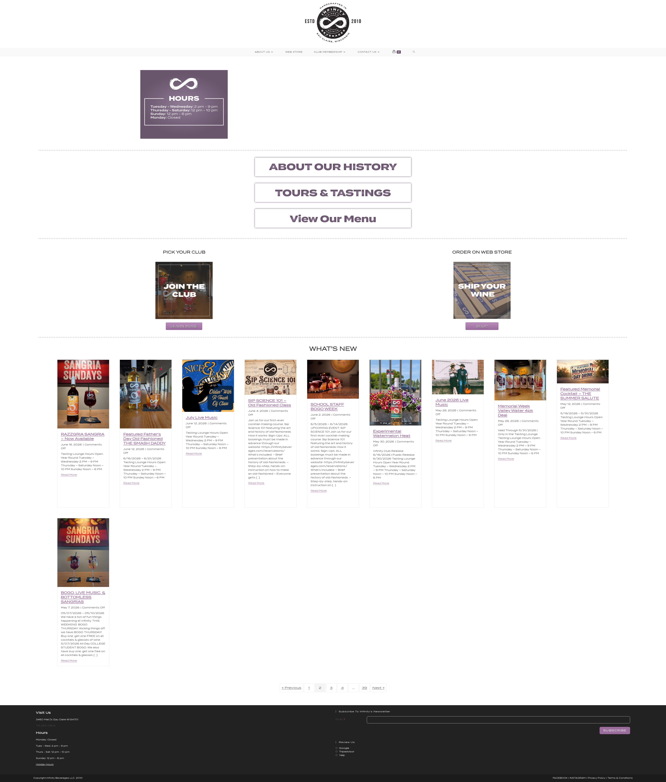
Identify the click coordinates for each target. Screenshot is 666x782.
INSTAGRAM (578, 778)
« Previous (291, 688)
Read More (69, 474)
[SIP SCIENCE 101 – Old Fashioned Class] (270, 377)
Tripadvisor (346, 751)
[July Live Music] (208, 385)
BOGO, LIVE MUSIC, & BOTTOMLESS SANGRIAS (83, 597)
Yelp (342, 755)
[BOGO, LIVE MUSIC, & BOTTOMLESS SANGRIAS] (83, 552)
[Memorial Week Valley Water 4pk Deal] (520, 380)
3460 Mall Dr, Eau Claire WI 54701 (57, 719)
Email (339, 719)
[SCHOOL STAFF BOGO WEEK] (333, 379)
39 (364, 688)
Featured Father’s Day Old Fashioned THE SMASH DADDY (144, 438)
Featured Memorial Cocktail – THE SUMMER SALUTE (580, 393)
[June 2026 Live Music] (458, 377)
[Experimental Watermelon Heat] (395, 392)
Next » (378, 688)
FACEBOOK (560, 778)
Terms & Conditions (620, 778)
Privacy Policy (596, 778)
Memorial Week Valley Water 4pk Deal (515, 410)
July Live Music (201, 417)
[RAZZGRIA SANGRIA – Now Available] (83, 394)
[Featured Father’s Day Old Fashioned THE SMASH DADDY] (146, 394)
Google (344, 748)
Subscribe (614, 730)
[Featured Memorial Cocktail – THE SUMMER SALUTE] (583, 371)
